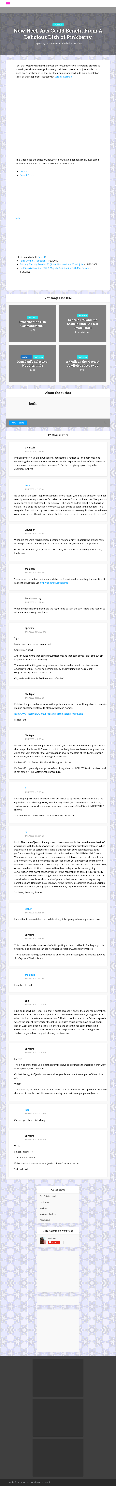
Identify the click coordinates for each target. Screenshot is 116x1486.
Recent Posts (27, 175)
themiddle (30, 974)
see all (42, 257)
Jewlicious (58, 24)
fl (25, 788)
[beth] (33, 198)
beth (68, 43)
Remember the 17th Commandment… (32, 324)
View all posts (18, 422)
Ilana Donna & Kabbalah (33, 260)
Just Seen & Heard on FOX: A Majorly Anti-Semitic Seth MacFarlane (54, 268)
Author (23, 171)
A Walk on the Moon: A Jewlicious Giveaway (82, 363)
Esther (28, 908)
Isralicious (26, 357)
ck (34, 370)
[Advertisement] (58, 1271)
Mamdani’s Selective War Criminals (32, 363)
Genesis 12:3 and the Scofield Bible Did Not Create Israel (82, 324)
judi (27, 1109)
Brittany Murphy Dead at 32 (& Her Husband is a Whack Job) (51, 264)
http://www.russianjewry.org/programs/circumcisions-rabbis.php (48, 713)
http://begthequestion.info (54, 582)
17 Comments (54, 43)
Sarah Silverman (63, 76)
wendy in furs (84, 332)
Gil (34, 330)
